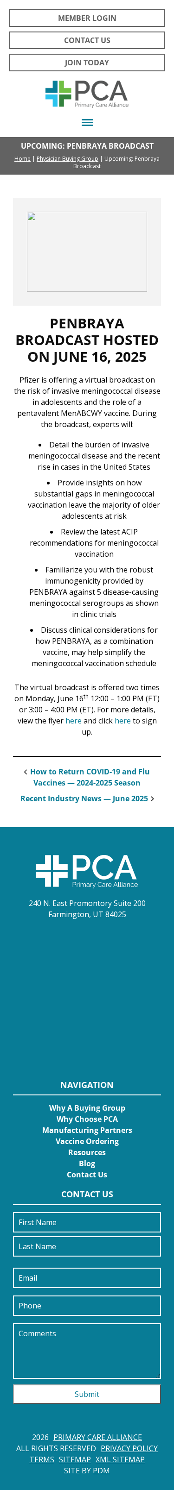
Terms (41, 1459)
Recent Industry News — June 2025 (84, 798)
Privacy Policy (129, 1448)
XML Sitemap (120, 1459)
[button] (87, 122)
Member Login (87, 18)
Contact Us (87, 40)
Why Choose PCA (87, 1119)
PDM (101, 1470)
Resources (87, 1152)
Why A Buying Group (87, 1108)
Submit (87, 1394)
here (73, 721)
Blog (87, 1163)
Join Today (87, 62)
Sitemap (75, 1459)
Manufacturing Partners (87, 1130)
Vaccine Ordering (87, 1141)
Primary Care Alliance (97, 1437)
